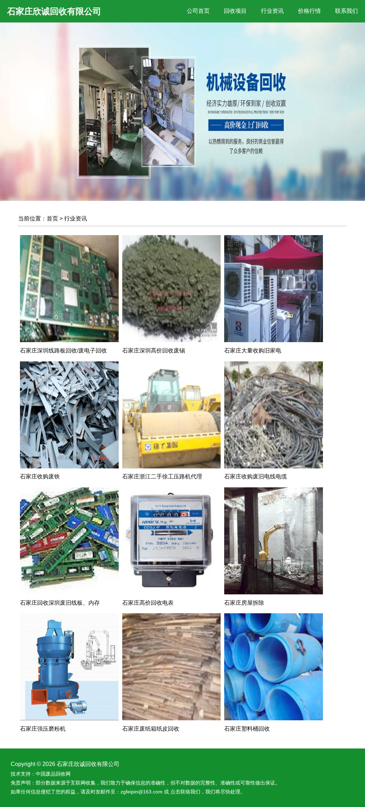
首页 (52, 218)
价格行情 (309, 11)
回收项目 (235, 11)
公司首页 (198, 11)
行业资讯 (272, 11)
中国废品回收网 (53, 774)
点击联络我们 (185, 792)
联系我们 (346, 11)
